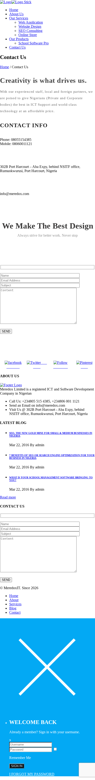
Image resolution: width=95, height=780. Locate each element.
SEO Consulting (30, 31)
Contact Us (17, 47)
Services (15, 604)
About (13, 600)
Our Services (18, 18)
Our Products (19, 39)
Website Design (29, 26)
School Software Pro (33, 43)
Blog (12, 608)
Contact (15, 612)
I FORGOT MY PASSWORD (31, 774)
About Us (16, 14)
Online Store (27, 35)
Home (13, 10)
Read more (8, 497)
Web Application (30, 22)
